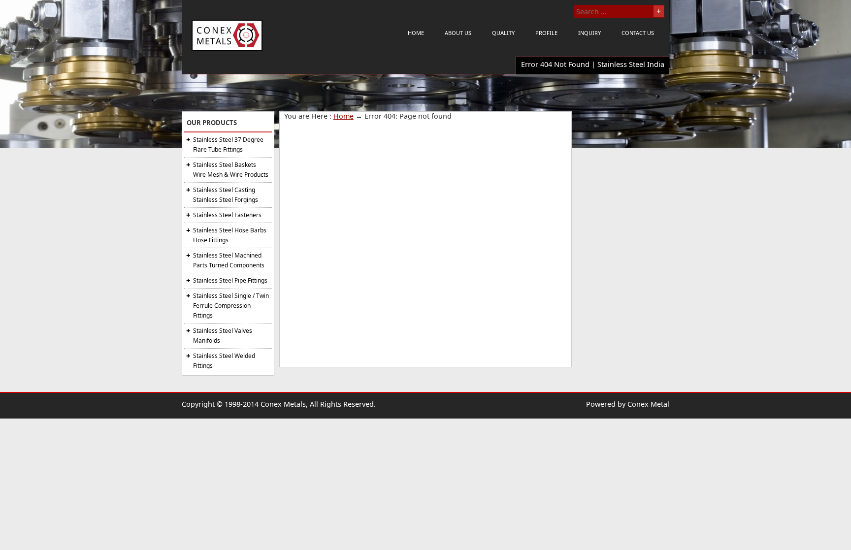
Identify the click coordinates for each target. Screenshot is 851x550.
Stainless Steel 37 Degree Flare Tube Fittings (228, 144)
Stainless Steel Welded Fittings (224, 361)
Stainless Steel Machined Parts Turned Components (228, 260)
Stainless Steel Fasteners (227, 215)
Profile (546, 32)
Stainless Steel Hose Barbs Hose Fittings (229, 235)
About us (458, 32)
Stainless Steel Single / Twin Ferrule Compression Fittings (231, 305)
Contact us (638, 32)
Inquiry (589, 32)
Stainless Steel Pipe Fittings (230, 280)
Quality (503, 32)
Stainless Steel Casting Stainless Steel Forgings (225, 195)
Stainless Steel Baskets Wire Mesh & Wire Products (230, 170)
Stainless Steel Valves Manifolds (222, 335)
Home (416, 32)
